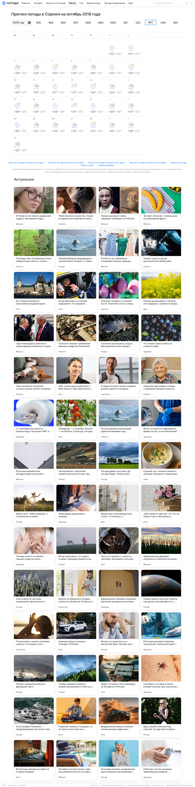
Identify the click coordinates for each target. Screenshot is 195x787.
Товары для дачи (106, 165)
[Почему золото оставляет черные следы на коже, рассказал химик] (34, 547)
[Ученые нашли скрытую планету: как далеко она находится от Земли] (161, 590)
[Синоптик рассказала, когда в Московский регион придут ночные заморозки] (119, 334)
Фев (51, 22)
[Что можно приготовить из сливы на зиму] (161, 334)
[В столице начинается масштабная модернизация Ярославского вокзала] (34, 292)
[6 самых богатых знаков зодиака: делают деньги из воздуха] (119, 377)
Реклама (22, 785)
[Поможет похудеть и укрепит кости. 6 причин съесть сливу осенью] (119, 292)
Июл (113, 22)
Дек (175, 22)
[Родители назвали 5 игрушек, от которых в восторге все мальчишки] (76, 717)
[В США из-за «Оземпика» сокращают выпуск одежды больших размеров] (119, 249)
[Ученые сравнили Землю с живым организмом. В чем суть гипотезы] (76, 675)
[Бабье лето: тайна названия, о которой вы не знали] (34, 505)
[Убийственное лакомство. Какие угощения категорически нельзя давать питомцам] (76, 207)
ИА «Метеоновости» (185, 785)
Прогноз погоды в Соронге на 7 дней (106, 162)
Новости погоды (179, 162)
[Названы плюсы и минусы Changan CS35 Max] (76, 632)
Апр (75, 22)
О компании (12, 785)
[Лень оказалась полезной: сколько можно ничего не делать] (34, 377)
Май (88, 22)
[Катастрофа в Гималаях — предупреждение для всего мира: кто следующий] (34, 717)
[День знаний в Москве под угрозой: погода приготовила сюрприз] (161, 717)
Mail (4, 785)
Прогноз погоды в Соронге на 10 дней (147, 162)
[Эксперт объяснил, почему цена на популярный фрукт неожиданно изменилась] (161, 207)
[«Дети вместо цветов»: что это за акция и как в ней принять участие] (161, 505)
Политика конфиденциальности (112, 785)
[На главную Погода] (12, 3)
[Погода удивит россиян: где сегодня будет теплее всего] (119, 462)
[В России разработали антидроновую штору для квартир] (34, 462)
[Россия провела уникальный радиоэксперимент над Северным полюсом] (119, 420)
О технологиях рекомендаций (138, 785)
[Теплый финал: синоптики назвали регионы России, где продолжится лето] (76, 462)
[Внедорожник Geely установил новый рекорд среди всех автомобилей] (119, 717)
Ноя (163, 22)
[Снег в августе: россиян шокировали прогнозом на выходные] (34, 590)
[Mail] (4, 3)
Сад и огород (87, 165)
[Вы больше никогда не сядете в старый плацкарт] (34, 760)
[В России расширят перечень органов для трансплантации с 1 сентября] (161, 632)
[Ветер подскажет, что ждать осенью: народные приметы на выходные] (76, 547)
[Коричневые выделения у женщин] (76, 505)
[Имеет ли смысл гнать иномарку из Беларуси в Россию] (119, 675)
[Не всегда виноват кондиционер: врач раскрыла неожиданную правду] (119, 760)
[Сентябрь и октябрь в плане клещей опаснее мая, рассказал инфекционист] (161, 675)
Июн (101, 22)
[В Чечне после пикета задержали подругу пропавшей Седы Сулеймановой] (34, 207)
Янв (38, 22)
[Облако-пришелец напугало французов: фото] (34, 675)
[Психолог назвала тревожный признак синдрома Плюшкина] (76, 334)
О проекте (94, 785)
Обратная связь (158, 785)
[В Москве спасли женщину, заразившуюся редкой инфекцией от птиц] (161, 760)
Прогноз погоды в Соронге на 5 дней (66, 162)
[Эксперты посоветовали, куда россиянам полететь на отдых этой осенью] (76, 760)
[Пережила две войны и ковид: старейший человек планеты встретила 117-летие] (161, 377)
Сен (138, 22)
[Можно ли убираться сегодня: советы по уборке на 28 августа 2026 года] (76, 590)
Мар (63, 22)
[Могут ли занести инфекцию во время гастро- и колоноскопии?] (161, 420)
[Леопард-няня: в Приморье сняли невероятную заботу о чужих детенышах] (34, 249)
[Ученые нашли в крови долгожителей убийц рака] (161, 249)
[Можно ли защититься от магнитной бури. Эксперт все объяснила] (119, 632)
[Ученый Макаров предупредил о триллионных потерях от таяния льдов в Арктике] (76, 249)
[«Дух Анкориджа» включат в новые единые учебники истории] (34, 334)
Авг (126, 22)
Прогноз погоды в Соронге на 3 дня (25, 162)
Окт (150, 22)
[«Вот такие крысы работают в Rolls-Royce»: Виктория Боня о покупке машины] (76, 377)
